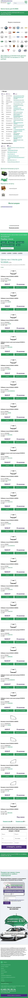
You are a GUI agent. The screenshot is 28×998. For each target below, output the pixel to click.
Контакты (3, 970)
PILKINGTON (9, 703)
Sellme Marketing (4, 983)
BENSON (9, 412)
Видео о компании (14, 22)
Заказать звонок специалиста (14, 995)
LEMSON (9, 279)
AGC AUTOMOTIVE (11, 390)
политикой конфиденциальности (16, 900)
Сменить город (9, 3)
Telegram (14, 986)
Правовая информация (6, 975)
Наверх (5, 962)
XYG (8, 790)
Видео (2, 973)
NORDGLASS (9, 656)
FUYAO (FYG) (9, 501)
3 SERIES (3, 253)
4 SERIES (9, 253)
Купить (7, 287)
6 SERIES (20, 253)
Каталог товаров (4, 966)
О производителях (7, 248)
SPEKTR (9, 368)
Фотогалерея (4, 971)
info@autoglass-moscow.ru (6, 986)
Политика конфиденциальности (8, 977)
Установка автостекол (5, 964)
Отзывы (2, 980)
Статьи (2, 979)
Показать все (20, 821)
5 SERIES (14, 253)
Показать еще (7, 821)
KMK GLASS (9, 346)
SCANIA (2, 267)
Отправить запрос (14, 847)
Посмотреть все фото (14, 227)
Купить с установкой (20, 287)
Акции (2, 968)
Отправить (7, 902)
